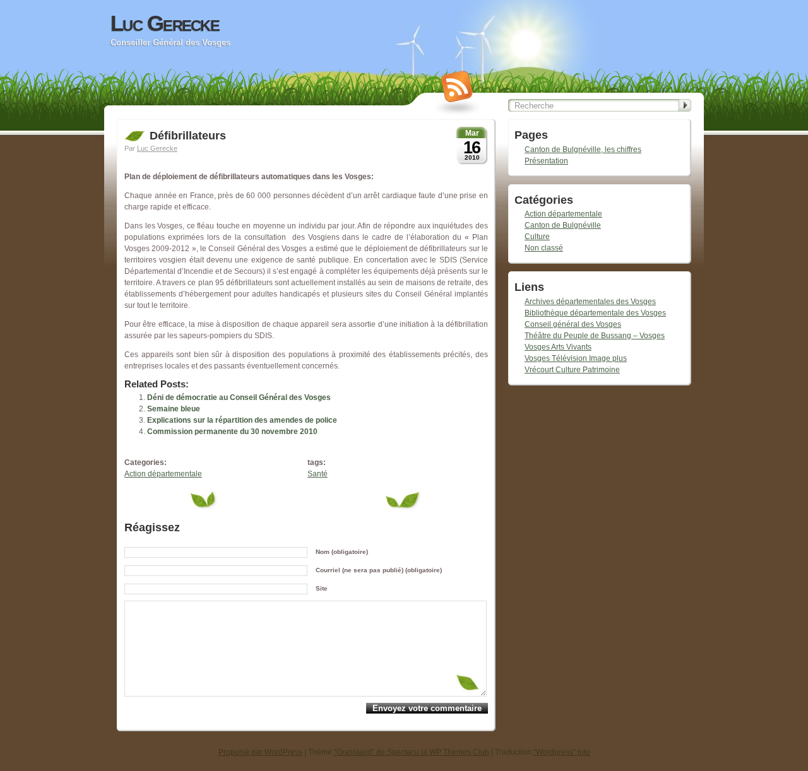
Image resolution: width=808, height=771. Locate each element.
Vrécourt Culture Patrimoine (572, 369)
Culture (537, 236)
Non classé (544, 248)
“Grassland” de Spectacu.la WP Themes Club (411, 752)
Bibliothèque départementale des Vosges (595, 313)
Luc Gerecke (164, 23)
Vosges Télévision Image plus (576, 358)
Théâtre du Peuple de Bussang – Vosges (595, 335)
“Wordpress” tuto (561, 752)
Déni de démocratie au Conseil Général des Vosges (239, 397)
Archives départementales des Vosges (590, 301)
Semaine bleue (173, 408)
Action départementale (163, 473)
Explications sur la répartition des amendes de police (242, 420)
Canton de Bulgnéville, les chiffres (583, 149)
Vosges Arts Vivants (558, 347)
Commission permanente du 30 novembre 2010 (232, 431)
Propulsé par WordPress (260, 752)
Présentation (546, 160)
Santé (317, 473)
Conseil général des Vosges (573, 324)
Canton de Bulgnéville (563, 225)
